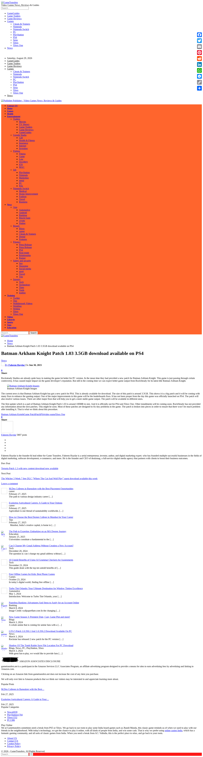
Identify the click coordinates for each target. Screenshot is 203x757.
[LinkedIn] (199, 64)
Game (22, 156)
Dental (22, 236)
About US (12, 738)
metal (21, 180)
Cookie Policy (14, 743)
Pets (21, 186)
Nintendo (17, 26)
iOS (21, 164)
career (22, 231)
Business (23, 202)
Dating (22, 223)
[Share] (199, 88)
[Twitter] (199, 41)
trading (22, 292)
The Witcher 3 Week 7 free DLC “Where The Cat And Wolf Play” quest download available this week (49, 478)
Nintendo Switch (21, 29)
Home (9, 108)
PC (14, 32)
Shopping (23, 266)
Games (10, 21)
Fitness (22, 153)
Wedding (17, 306)
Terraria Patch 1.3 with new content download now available (29, 468)
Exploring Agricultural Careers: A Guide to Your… (25, 699)
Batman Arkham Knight (12, 414)
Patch (37, 414)
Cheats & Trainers (21, 24)
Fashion (22, 196)
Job (14, 170)
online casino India (173, 730)
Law (21, 159)
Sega (15, 40)
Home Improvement (28, 194)
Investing (23, 148)
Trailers (16, 119)
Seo (21, 263)
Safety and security (22, 260)
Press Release (25, 244)
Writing (16, 309)
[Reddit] (199, 58)
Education (11, 328)
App (15, 207)
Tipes (21, 287)
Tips (15, 301)
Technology (24, 284)
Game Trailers (13, 16)
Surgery (17, 279)
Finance (17, 242)
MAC (22, 167)
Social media (25, 268)
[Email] (199, 47)
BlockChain (24, 218)
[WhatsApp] (199, 70)
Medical (23, 191)
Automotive (24, 210)
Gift (21, 137)
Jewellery (23, 162)
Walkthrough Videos (22, 303)
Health (10, 114)
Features (23, 239)
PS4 (15, 37)
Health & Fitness (27, 140)
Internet (22, 145)
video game (49, 414)
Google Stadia (19, 135)
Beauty (16, 226)
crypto (22, 220)
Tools (21, 290)
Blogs (22, 228)
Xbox (15, 42)
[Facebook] (199, 35)
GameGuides (13, 13)
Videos (10, 317)
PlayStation (18, 34)
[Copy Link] (199, 82)
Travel (22, 199)
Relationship (25, 255)
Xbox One (18, 45)
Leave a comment (9, 483)
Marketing (24, 178)
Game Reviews (14, 18)
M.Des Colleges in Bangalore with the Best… (22, 689)
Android (23, 212)
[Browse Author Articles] (7, 432)
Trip (21, 276)
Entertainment (13, 116)
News (10, 48)
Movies (22, 121)
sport (21, 271)
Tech (21, 282)
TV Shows (24, 124)
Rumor (22, 258)
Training (11, 295)
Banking (23, 215)
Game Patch (29, 414)
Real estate (24, 252)
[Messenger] (199, 76)
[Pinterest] (199, 53)
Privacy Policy (14, 746)
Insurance (23, 143)
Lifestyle (11, 320)
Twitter (16, 298)
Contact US (12, 106)
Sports (10, 322)
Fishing (16, 151)
